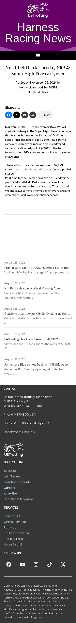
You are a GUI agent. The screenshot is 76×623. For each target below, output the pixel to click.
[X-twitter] (63, 564)
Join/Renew (12, 476)
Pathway (10, 527)
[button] (38, 55)
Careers (9, 488)
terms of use (50, 609)
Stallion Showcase (17, 533)
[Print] (32, 115)
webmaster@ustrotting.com (25, 617)
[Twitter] (16, 115)
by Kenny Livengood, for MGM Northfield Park (40, 87)
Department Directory (19, 432)
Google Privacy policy (35, 605)
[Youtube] (22, 564)
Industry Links (13, 539)
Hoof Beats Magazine (19, 499)
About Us (10, 471)
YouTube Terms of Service (24, 613)
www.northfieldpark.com (42, 195)
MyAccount (12, 516)
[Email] (24, 115)
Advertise (10, 493)
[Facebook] (8, 115)
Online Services (15, 522)
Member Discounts (17, 482)
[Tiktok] (50, 564)
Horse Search (13, 544)
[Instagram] (36, 564)
